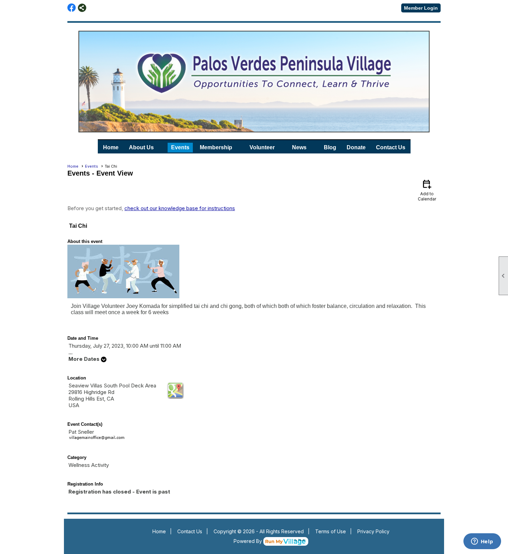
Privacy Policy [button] (373, 531)
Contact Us (390, 147)
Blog (330, 147)
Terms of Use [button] (330, 531)
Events (180, 147)
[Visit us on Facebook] (71, 7)
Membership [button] (216, 147)
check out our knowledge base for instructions (179, 208)
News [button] (299, 147)
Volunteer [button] (262, 147)
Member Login (421, 8)
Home (111, 147)
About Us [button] (141, 147)
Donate (356, 147)
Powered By (248, 541)
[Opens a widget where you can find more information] (482, 542)
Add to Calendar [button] (427, 189)
